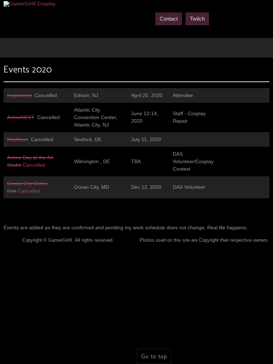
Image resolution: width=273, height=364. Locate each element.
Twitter (229, 18)
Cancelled (33, 165)
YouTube (241, 18)
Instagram (265, 18)
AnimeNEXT (20, 117)
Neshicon (17, 139)
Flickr (253, 18)
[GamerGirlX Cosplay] (29, 4)
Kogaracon (19, 95)
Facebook (217, 18)
